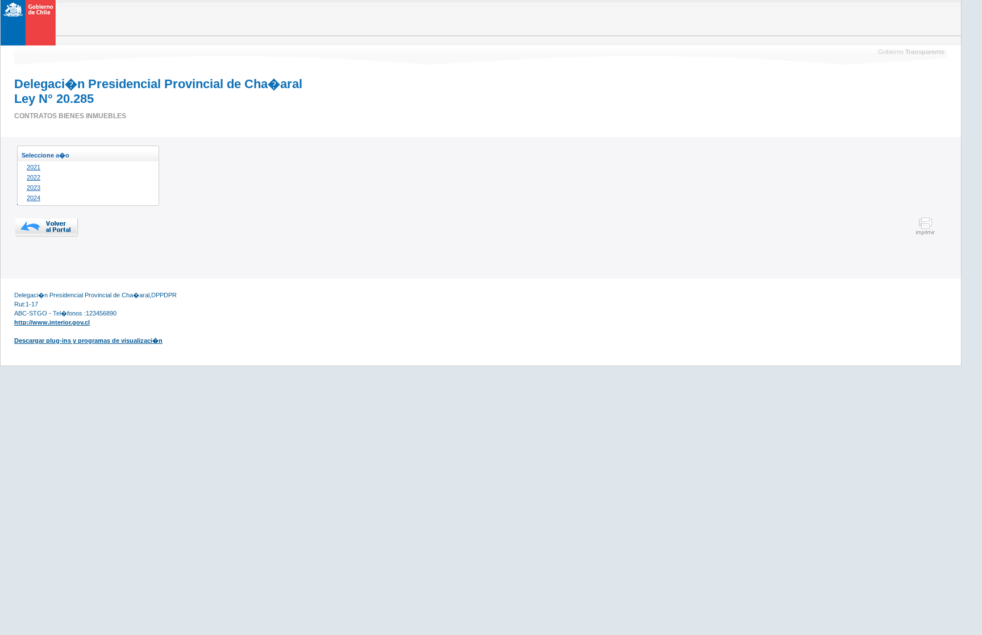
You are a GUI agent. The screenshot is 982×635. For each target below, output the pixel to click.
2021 (33, 167)
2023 (33, 187)
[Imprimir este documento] (925, 233)
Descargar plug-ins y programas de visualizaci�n (88, 340)
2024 (33, 197)
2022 (33, 177)
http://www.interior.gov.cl (52, 322)
